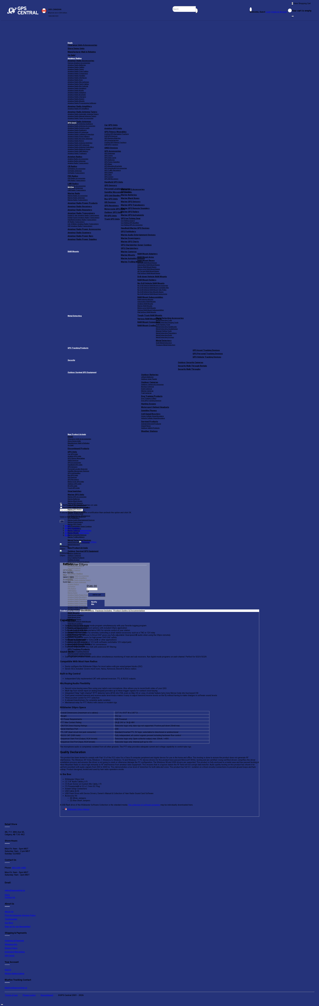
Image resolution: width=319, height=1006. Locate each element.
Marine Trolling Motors (76, 537)
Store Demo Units (76, 48)
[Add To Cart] (96, 595)
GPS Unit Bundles (74, 473)
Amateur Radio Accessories (81, 61)
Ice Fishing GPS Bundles (130, 223)
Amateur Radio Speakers (77, 88)
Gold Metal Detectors (164, 343)
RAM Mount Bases (146, 260)
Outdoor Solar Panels (149, 379)
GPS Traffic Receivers (112, 170)
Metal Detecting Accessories (170, 318)
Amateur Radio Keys (75, 80)
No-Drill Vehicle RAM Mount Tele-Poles (151, 290)
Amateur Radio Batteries (77, 65)
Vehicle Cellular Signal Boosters (153, 418)
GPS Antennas (109, 153)
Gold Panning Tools (163, 325)
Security (71, 360)
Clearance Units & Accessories (82, 45)
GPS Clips (108, 175)
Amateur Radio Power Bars (78, 608)
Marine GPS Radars (130, 212)
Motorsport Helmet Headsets (155, 407)
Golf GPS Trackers (111, 145)
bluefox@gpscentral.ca (16, 987)
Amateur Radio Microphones (78, 82)
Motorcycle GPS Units (76, 482)
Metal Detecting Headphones (167, 329)
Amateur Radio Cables (76, 67)
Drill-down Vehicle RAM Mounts (152, 276)
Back (67, 535)
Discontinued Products (78, 448)
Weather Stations (149, 431)
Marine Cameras (129, 252)
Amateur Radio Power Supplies (79, 610)
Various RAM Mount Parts (77, 632)
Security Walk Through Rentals (192, 366)
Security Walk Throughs (189, 369)
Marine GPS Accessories (133, 189)
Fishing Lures (126, 192)
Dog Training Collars (148, 398)
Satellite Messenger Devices (78, 471)
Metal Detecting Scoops (165, 337)
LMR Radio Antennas (75, 188)
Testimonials (11, 919)
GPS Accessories (112, 151)
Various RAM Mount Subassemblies (150, 310)
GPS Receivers (73, 479)
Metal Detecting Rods (164, 335)
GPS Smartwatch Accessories (115, 168)
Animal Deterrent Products (151, 424)
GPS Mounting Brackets (113, 166)
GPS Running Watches (112, 138)
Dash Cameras (146, 389)
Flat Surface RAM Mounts (146, 312)
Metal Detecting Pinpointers (166, 333)
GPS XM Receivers (111, 179)
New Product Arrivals (77, 434)
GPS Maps (108, 164)
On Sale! (71, 55)
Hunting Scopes (148, 404)
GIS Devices (72, 477)
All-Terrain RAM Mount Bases (148, 271)
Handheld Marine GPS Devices (135, 228)
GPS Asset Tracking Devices (206, 350)
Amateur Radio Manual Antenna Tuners (82, 116)
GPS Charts (108, 172)
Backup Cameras (147, 387)
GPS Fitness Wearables (115, 132)
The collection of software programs (144, 805)
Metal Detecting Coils (164, 320)
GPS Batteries (109, 160)
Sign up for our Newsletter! (18, 926)
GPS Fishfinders (128, 231)
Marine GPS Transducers (133, 205)
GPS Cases (108, 156)
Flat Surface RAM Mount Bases (148, 273)
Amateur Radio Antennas (79, 121)
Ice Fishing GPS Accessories (132, 225)
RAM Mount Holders (146, 280)
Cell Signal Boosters (150, 414)
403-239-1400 (18, 867)
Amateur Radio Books (76, 90)
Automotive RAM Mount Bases (148, 265)
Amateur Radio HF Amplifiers (78, 109)
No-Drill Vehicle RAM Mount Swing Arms (152, 294)
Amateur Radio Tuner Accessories (80, 118)
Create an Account (279, 12)
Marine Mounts (73, 533)
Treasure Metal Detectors (165, 345)
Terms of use (11, 995)
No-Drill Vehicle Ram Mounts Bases (150, 292)
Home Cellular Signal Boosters (152, 416)
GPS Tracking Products (78, 348)
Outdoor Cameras (149, 382)
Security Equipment (77, 639)
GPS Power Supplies (112, 162)
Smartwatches (74, 491)
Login (268, 12)
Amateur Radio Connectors (78, 73)
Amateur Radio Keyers (76, 99)
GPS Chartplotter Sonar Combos (136, 245)
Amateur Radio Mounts (76, 101)
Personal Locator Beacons (77, 469)
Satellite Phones (149, 410)
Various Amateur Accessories (79, 63)
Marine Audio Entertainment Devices (138, 235)
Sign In (8, 970)
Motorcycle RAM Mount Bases (148, 269)
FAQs (7, 895)
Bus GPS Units (73, 475)
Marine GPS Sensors (130, 201)
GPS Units (72, 452)
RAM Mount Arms (145, 257)
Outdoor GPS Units (74, 484)
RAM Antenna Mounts (145, 299)
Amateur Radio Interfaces (77, 78)
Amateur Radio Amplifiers (80, 106)
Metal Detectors (163, 340)
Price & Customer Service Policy (20, 915)
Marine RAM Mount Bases (146, 267)
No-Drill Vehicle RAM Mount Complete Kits (153, 288)
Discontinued (47, 995)
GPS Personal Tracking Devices (208, 353)
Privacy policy (29, 995)
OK (62, 521)
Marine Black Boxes (130, 198)
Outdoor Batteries (149, 375)
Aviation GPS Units (113, 128)
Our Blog (9, 923)
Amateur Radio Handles (76, 76)
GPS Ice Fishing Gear (131, 218)
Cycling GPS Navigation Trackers (116, 134)
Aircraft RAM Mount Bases (147, 263)
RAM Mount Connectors (76, 634)
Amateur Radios (75, 58)
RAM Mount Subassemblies (150, 297)
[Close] (293, 16)
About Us (9, 911)
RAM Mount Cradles (75, 636)
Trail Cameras (146, 393)
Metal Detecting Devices (79, 540)
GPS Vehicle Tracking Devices (207, 357)
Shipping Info (11, 944)
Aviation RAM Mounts (145, 304)
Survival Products (149, 421)
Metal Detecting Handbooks (166, 327)
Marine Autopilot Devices (77, 535)
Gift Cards (9, 955)
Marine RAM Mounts (144, 306)
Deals (70, 43)
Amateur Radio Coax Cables (78, 71)
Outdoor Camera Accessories (152, 384)
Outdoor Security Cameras (190, 362)
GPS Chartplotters (129, 248)
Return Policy (11, 948)
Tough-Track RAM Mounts (149, 315)
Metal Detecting (75, 316)
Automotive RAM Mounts (146, 302)
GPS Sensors (110, 185)
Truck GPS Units (74, 488)
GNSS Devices (111, 148)
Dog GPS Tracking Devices (151, 401)
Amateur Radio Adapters (77, 93)
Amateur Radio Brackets (77, 95)
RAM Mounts (73, 252)
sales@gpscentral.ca (15, 890)
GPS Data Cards (110, 158)
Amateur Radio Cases (76, 69)
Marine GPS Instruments (132, 215)
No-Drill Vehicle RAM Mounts (150, 283)
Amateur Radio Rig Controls (78, 86)
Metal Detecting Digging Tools (167, 322)
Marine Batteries (129, 195)
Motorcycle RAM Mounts (146, 308)
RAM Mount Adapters (147, 254)
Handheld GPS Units (113, 182)
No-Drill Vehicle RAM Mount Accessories (152, 285)
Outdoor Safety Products (150, 428)
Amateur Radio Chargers (77, 97)
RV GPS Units (72, 486)
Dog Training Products (151, 396)
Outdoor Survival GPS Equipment (82, 372)
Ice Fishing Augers (128, 221)
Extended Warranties (15, 952)
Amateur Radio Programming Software (82, 103)
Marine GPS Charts (130, 241)
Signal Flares (146, 426)
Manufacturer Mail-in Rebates (82, 52)
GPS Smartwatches (111, 140)
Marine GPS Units (76, 494)
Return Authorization (14, 973)
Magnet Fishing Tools (164, 331)
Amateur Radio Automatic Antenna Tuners (83, 114)
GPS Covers (108, 177)
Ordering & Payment (14, 940)
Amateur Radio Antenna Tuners (82, 112)
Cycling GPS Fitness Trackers (115, 142)
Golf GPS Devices (110, 136)
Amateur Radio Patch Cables (78, 84)
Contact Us (10, 897)
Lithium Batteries (147, 377)
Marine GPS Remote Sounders (135, 208)
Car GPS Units (111, 125)
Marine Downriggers (130, 238)
